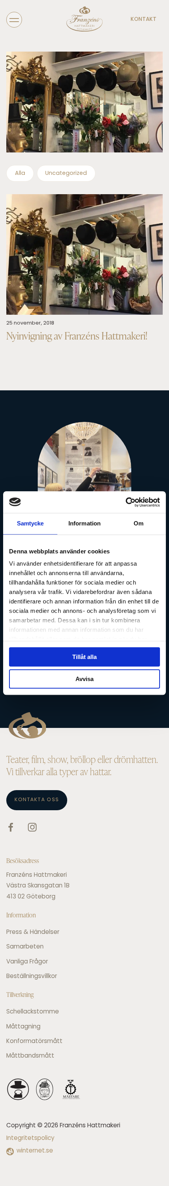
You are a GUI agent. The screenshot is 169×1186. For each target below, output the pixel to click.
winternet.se (35, 1151)
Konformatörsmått (34, 1042)
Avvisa (84, 679)
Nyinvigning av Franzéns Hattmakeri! (76, 336)
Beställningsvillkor (31, 977)
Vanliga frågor (27, 962)
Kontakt (143, 19)
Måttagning (23, 1027)
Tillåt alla (84, 656)
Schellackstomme (32, 1012)
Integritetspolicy (30, 1138)
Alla (20, 173)
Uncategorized (66, 173)
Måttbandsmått (30, 1056)
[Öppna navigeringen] (14, 19)
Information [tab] (84, 523)
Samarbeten (25, 947)
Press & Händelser (32, 932)
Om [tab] (138, 523)
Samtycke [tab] (30, 523)
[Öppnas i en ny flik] (125, 502)
